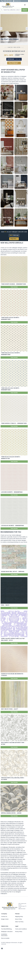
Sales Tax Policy (19, 921)
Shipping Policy (19, 916)
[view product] (14, 269)
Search (25, 10)
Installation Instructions (4, 934)
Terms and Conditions (21, 929)
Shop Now (14, 239)
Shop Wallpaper (14, 63)
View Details (14, 287)
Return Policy (18, 919)
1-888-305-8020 (7, 1)
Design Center (5, 919)
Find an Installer (5, 938)
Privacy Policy (18, 931)
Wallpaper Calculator (7, 931)
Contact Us (18, 1)
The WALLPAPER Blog (6, 929)
